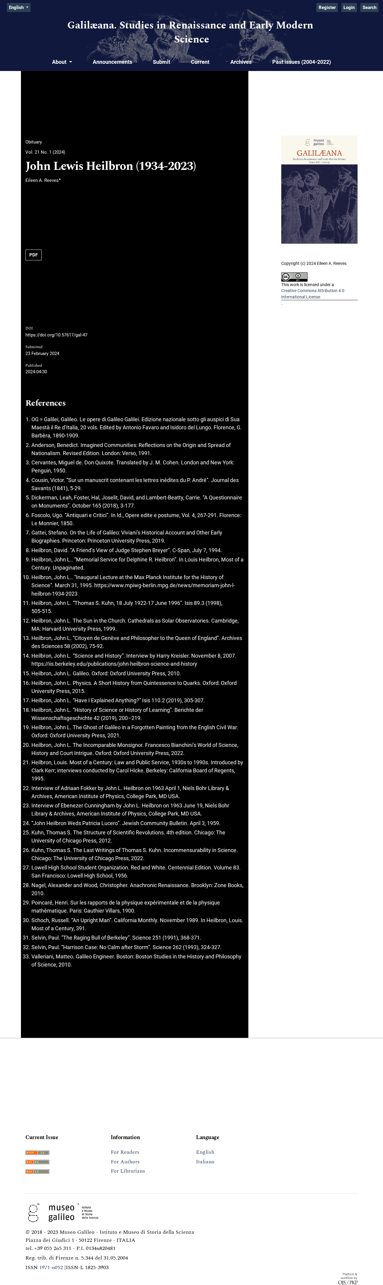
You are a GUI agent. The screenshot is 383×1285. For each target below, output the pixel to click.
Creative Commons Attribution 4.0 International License (312, 293)
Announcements (112, 62)
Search (369, 7)
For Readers (125, 1152)
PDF (33, 255)
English (205, 1152)
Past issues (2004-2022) (301, 62)
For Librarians (128, 1171)
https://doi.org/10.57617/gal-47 (56, 335)
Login (349, 7)
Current (200, 62)
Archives (241, 62)
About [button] (60, 62)
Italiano (205, 1162)
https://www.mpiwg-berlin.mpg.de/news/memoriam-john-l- (164, 585)
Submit (161, 62)
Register (327, 7)
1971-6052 (51, 1267)
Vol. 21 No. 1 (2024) (45, 152)
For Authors (125, 1162)
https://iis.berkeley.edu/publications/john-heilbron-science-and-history (114, 664)
